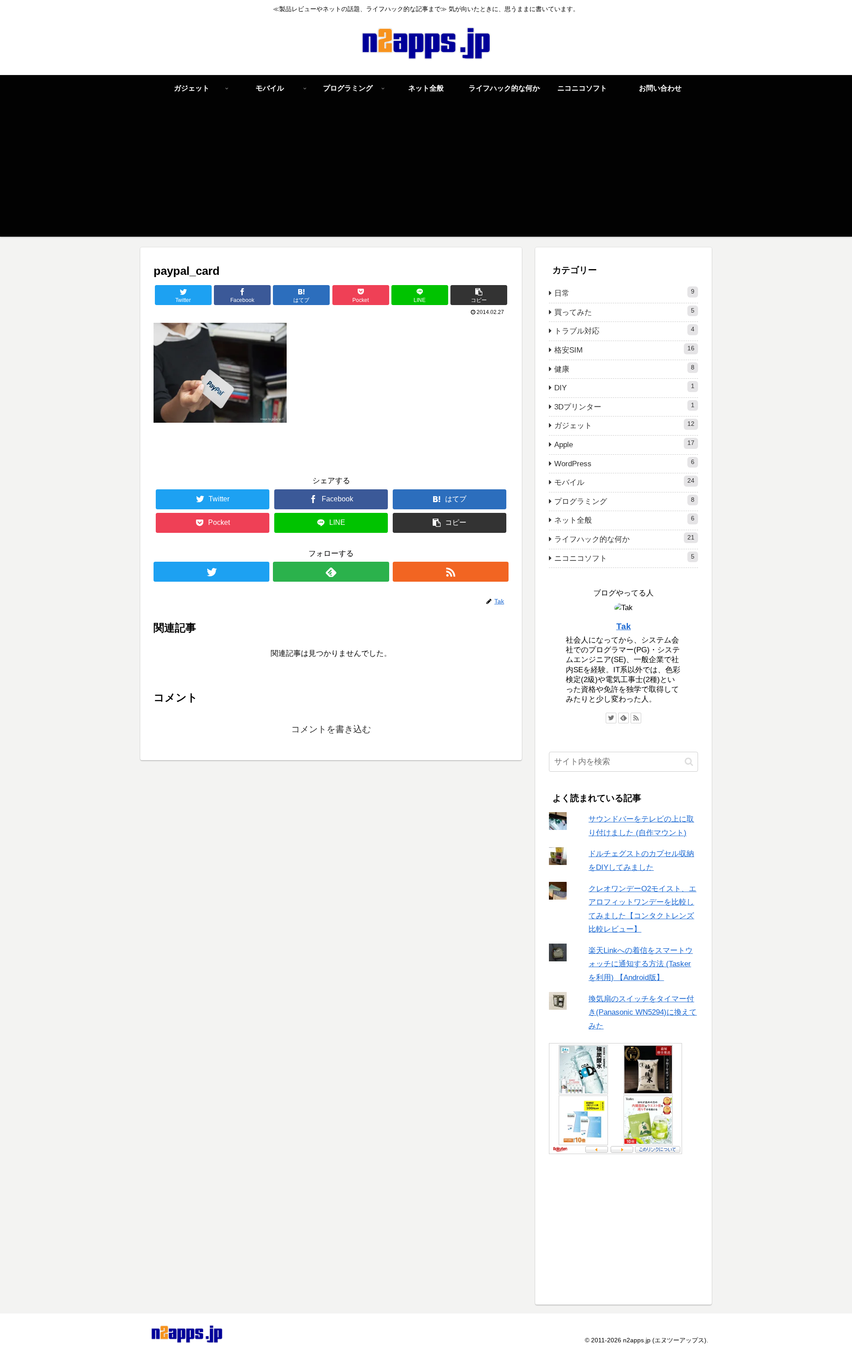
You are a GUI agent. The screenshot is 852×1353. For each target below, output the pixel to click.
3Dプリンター (624, 406)
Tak (623, 626)
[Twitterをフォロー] (211, 572)
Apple (624, 444)
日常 (624, 293)
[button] (689, 761)
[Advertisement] (426, 174)
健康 (624, 368)
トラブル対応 (624, 330)
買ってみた (624, 312)
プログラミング (624, 501)
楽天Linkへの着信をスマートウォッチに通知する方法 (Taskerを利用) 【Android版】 (640, 963)
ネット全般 (624, 519)
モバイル (624, 482)
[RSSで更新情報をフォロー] (451, 572)
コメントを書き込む (331, 729)
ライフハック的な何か (624, 539)
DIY (624, 387)
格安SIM (624, 349)
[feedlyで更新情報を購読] (331, 572)
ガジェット (624, 425)
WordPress (624, 463)
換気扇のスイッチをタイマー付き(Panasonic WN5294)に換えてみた (642, 1012)
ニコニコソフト (624, 558)
